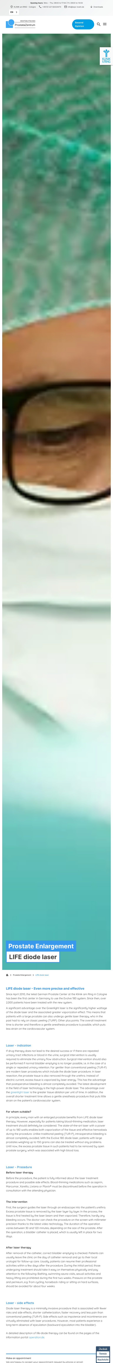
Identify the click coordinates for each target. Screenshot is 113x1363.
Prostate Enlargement (22, 975)
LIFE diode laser (42, 975)
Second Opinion (79, 24)
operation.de (36, 1337)
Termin (103, 1354)
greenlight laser (20, 1092)
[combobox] (14, 12)
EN (11, 12)
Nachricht (103, 1359)
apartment (7, 975)
